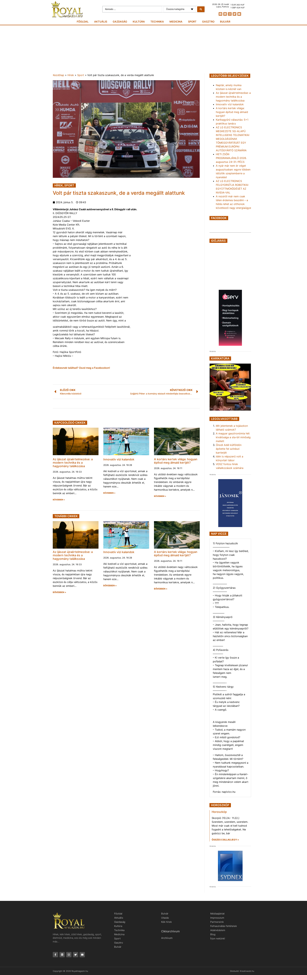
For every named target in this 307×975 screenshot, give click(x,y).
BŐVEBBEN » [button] (59, 500)
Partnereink (217, 921)
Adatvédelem (217, 930)
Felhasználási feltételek (223, 926)
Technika (157, 21)
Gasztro (208, 21)
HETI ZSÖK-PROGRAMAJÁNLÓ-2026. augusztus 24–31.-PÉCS (231, 158)
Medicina (175, 21)
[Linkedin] (225, 14)
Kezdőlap (58, 75)
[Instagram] (230, 14)
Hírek (70, 75)
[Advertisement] (153, 49)
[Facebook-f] (55, 954)
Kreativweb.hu (247, 971)
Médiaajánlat (217, 913)
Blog (212, 934)
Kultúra (139, 21)
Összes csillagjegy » (225, 839)
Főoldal (83, 21)
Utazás (165, 917)
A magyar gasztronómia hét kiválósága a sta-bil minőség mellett (233, 437)
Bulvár (225, 21)
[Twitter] (234, 14)
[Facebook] (220, 14)
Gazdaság (120, 21)
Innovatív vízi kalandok (118, 459)
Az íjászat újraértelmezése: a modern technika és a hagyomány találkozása (73, 463)
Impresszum (217, 917)
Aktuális (100, 21)
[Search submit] (201, 9)
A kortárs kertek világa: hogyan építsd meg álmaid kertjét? (175, 461)
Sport (192, 21)
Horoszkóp (219, 811)
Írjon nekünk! (217, 938)
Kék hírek (166, 921)
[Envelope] (239, 14)
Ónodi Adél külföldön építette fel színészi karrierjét (228, 448)
